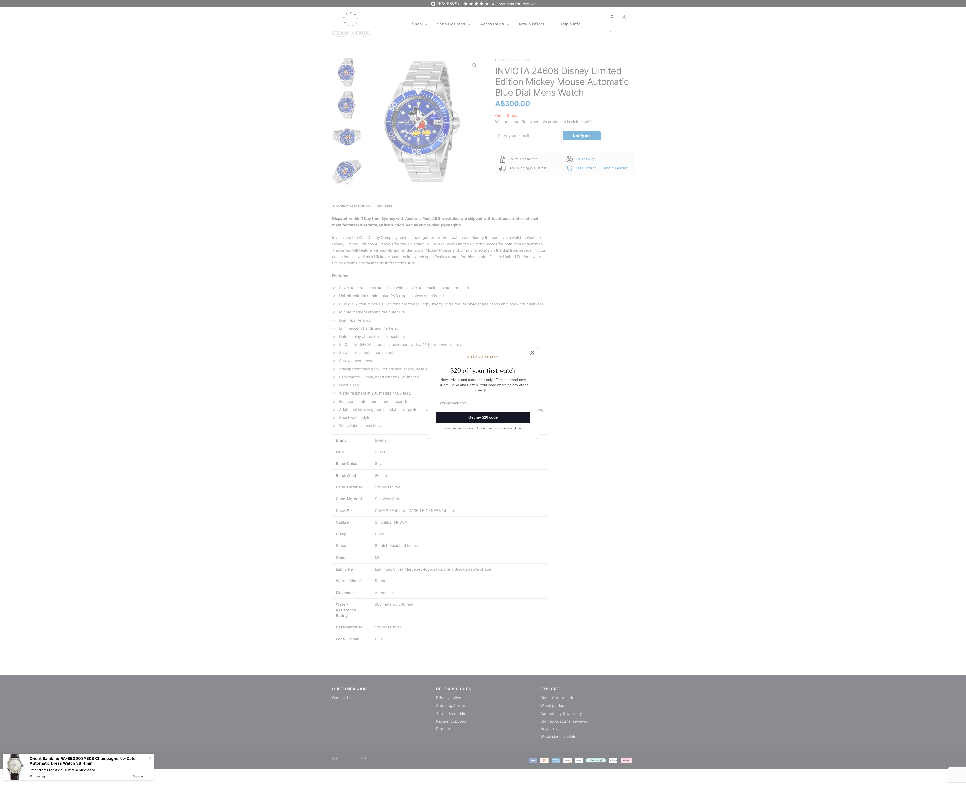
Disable (138, 776)
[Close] (532, 353)
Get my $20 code (483, 417)
